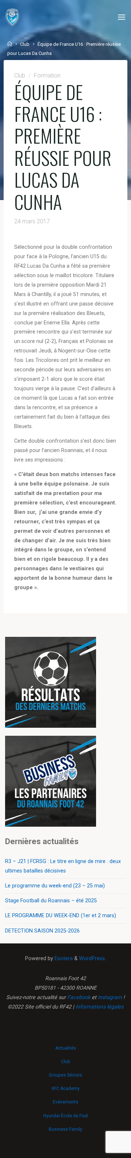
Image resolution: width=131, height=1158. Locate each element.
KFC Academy (66, 1088)
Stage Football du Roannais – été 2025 (51, 901)
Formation (46, 75)
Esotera (63, 958)
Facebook (78, 997)
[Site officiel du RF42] (12, 17)
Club (24, 44)
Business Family (65, 1129)
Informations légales (99, 1007)
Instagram (110, 997)
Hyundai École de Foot (65, 1115)
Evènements (65, 1102)
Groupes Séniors (65, 1075)
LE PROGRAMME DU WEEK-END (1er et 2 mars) (60, 916)
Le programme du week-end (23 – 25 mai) (55, 886)
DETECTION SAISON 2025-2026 (42, 931)
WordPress (92, 958)
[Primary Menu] (121, 17)
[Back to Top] (65, 1044)
